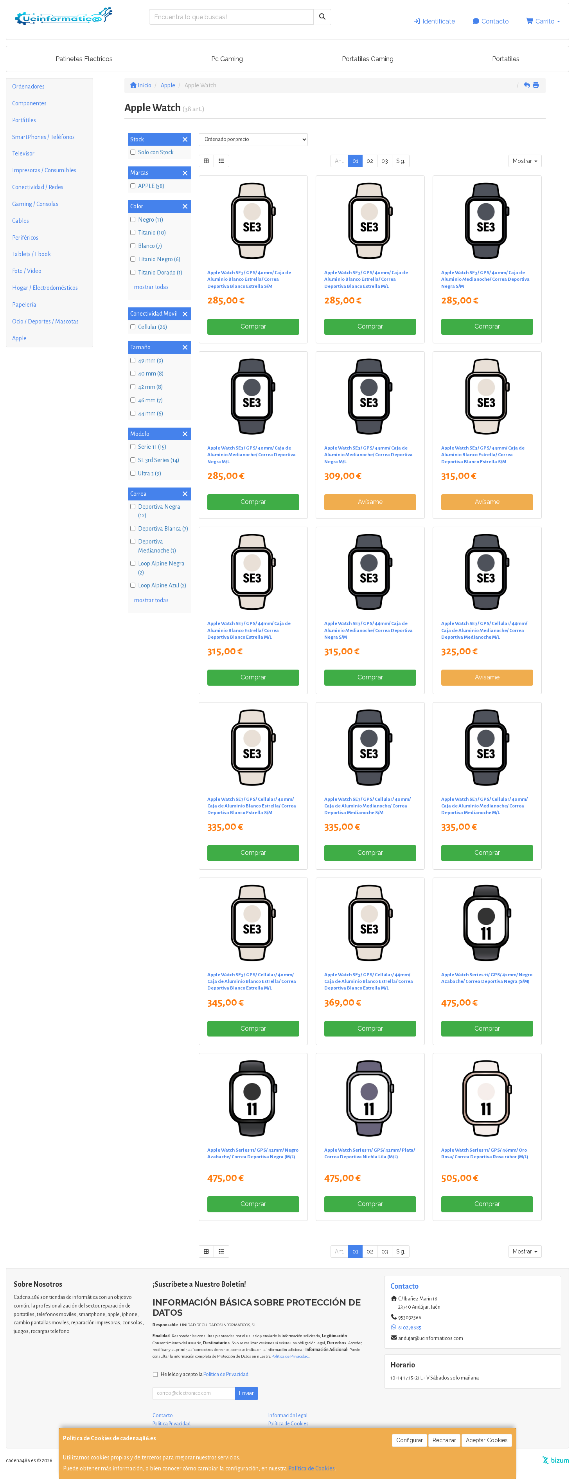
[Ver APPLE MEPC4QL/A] (487, 747)
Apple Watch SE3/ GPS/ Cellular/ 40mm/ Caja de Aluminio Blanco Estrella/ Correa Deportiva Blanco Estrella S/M (251, 806)
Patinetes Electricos (84, 59)
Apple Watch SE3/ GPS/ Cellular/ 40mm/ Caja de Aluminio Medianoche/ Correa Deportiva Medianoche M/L (484, 806)
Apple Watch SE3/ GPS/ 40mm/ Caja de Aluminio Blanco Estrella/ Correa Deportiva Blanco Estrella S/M (249, 279)
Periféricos (25, 238)
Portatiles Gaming (368, 59)
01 (355, 161)
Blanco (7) (150, 246)
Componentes (29, 103)
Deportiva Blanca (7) (163, 529)
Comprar (253, 326)
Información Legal (287, 1415)
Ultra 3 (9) (150, 473)
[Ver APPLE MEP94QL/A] (370, 747)
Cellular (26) (152, 327)
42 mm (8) (150, 387)
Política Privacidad (171, 1424)
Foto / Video (26, 271)
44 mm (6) (151, 413)
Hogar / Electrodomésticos (45, 288)
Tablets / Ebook (31, 254)
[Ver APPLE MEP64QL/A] (253, 747)
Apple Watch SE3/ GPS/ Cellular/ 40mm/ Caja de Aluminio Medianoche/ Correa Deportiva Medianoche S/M (367, 806)
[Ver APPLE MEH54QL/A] (370, 221)
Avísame (370, 502)
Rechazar (444, 1440)
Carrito (545, 21)
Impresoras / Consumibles (44, 170)
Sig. (400, 161)
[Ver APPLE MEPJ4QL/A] (487, 572)
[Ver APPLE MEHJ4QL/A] (253, 572)
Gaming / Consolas (35, 204)
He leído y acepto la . (205, 1374)
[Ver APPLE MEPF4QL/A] (370, 923)
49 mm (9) (151, 361)
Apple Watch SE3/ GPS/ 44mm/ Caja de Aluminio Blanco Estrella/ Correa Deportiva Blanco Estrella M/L (249, 630)
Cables (20, 221)
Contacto (494, 21)
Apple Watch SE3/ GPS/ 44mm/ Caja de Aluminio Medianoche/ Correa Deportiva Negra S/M (368, 630)
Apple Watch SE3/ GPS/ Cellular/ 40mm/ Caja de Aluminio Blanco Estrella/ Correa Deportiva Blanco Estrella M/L (251, 981)
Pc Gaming (227, 59)
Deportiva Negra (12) (159, 511)
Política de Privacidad (290, 1356)
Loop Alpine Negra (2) (161, 568)
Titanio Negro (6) (159, 259)
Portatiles (505, 59)
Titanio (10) (152, 232)
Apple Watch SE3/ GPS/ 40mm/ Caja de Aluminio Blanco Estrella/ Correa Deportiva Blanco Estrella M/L (366, 279)
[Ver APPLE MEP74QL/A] (253, 923)
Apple (19, 338)
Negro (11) (151, 220)
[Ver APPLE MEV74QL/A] (487, 1098)
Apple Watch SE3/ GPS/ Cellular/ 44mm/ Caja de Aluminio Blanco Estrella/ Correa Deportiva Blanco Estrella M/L (368, 981)
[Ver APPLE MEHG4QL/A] (487, 396)
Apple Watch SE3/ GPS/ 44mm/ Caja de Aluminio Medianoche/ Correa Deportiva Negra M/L (368, 454)
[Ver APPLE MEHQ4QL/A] (370, 396)
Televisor (23, 153)
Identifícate (438, 21)
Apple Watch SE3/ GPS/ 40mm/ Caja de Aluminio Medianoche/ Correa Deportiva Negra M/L (251, 454)
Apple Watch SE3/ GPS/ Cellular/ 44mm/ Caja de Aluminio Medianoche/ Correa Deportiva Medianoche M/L (484, 630)
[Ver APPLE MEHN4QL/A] (370, 572)
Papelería (24, 305)
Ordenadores (28, 86)
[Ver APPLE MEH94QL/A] (487, 221)
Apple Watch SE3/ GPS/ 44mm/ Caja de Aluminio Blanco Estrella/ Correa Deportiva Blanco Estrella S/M (483, 454)
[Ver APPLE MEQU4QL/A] (253, 1098)
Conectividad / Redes (37, 187)
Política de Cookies (311, 1468)
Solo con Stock (156, 152)
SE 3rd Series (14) (159, 460)
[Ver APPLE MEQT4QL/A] (487, 923)
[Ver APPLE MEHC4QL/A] (253, 396)
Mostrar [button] (523, 161)
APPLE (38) (151, 186)
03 (384, 161)
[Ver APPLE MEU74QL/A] (370, 1098)
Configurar (409, 1440)
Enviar (246, 1393)
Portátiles (24, 120)
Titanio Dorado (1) (160, 272)
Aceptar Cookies (487, 1440)
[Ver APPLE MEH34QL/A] (253, 221)
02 (370, 161)
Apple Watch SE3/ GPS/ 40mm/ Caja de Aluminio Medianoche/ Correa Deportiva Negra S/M (485, 279)
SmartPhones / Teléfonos (43, 137)
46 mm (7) (150, 400)
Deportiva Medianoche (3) (157, 546)
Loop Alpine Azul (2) (162, 585)
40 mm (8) (151, 373)
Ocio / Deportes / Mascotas (45, 321)
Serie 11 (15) (152, 447)
